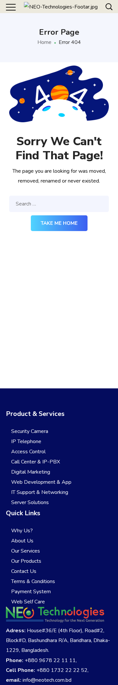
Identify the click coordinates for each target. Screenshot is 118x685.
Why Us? (21, 530)
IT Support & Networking (39, 492)
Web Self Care (27, 601)
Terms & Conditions (32, 581)
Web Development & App (40, 482)
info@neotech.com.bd (47, 680)
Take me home (59, 223)
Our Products (25, 561)
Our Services (25, 551)
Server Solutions (29, 502)
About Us (21, 540)
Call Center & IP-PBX (35, 461)
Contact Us (23, 571)
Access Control (28, 451)
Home (44, 42)
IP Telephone (25, 441)
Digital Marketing (30, 472)
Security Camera (29, 431)
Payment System (30, 591)
